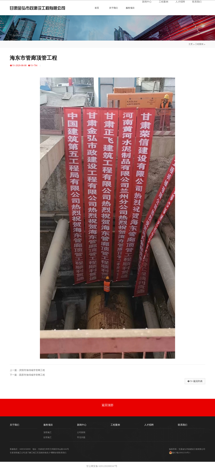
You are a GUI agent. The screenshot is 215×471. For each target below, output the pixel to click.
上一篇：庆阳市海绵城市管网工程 (27, 370)
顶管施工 (47, 432)
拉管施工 (47, 437)
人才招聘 (180, 1)
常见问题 (81, 437)
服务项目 (130, 8)
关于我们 (113, 8)
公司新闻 (81, 432)
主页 (191, 44)
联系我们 (197, 1)
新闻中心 (147, 1)
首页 (97, 8)
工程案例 (163, 1)
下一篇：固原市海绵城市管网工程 (27, 375)
